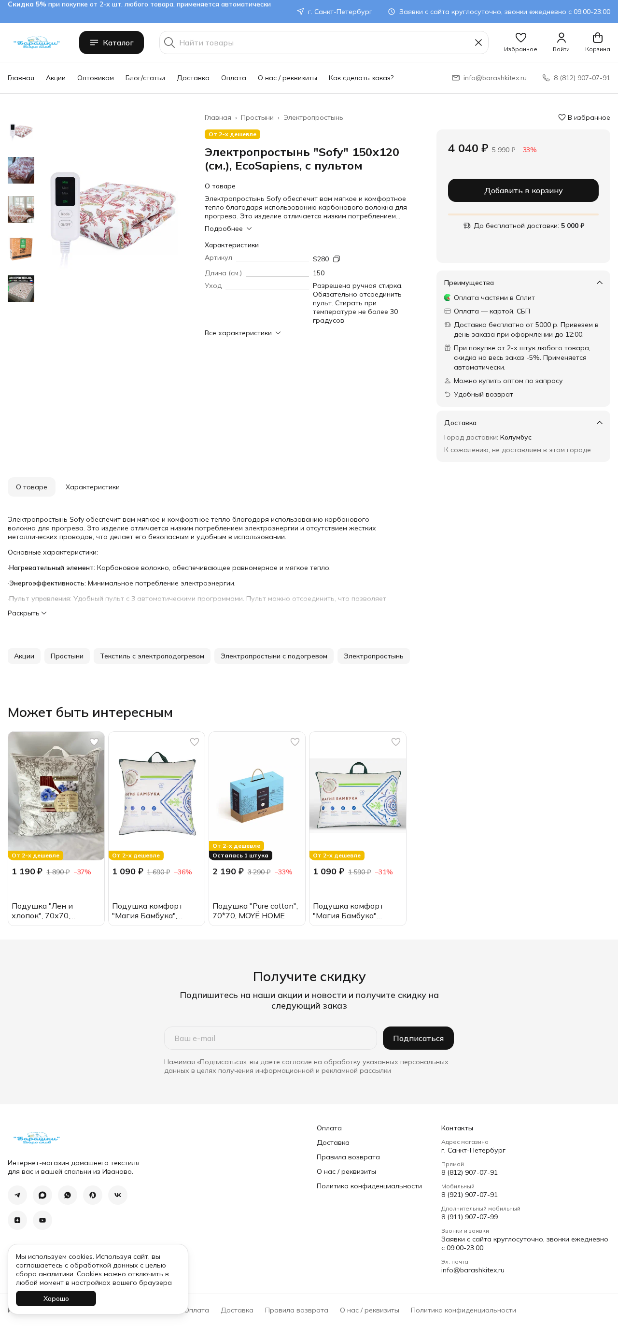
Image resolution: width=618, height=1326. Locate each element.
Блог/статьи (145, 77)
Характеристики (93, 487)
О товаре (31, 487)
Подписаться (418, 1038)
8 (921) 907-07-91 (469, 1194)
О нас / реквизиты (287, 77)
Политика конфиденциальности (369, 1186)
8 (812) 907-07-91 (469, 1172)
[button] (520, 42)
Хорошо (56, 1298)
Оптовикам (95, 77)
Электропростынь (313, 117)
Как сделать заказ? (361, 77)
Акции (56, 77)
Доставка (193, 77)
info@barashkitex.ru (473, 1270)
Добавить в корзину (523, 190)
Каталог (118, 42)
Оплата (233, 77)
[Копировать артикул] (336, 259)
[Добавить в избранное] (94, 742)
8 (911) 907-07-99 (469, 1216)
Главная (21, 77)
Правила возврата (348, 1157)
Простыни (257, 117)
